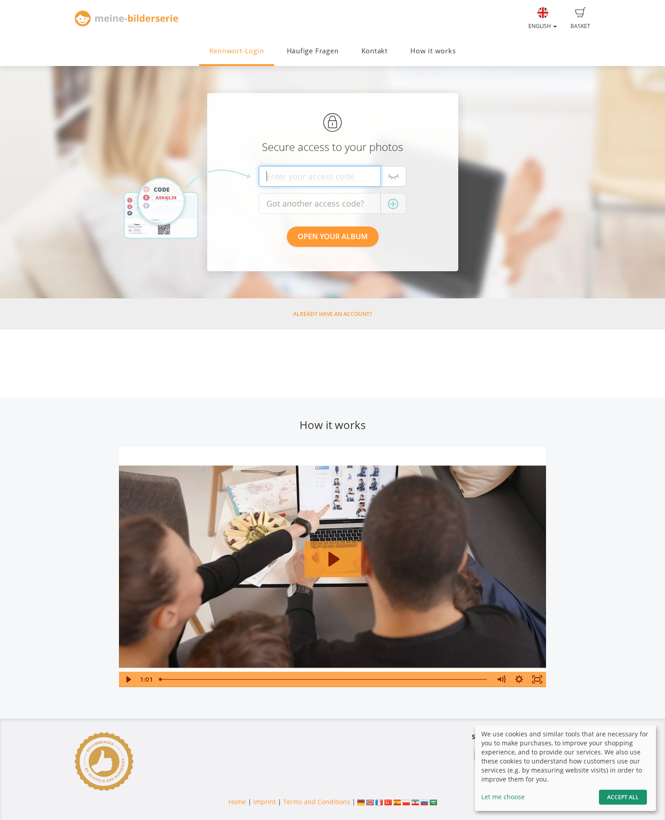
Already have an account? (332, 314)
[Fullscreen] (537, 679)
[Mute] (501, 679)
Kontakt (374, 51)
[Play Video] (128, 679)
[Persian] (415, 801)
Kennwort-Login (236, 51)
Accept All (623, 797)
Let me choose (503, 796)
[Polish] (406, 801)
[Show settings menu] (519, 679)
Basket (580, 26)
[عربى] (433, 801)
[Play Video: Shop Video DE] (332, 559)
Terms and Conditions (316, 801)
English (540, 26)
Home (237, 801)
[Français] (379, 801)
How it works (433, 51)
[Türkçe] (388, 801)
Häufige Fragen (313, 51)
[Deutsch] (361, 801)
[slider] (324, 679)
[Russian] (424, 801)
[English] (370, 801)
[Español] (397, 801)
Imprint (264, 801)
